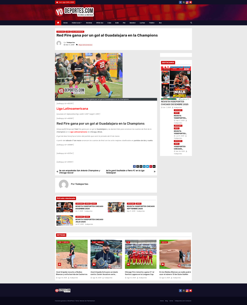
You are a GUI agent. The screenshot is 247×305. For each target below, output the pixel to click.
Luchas (142, 23)
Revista (94, 203)
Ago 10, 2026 (131, 278)
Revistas (89, 23)
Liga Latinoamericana (77, 31)
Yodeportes (71, 42)
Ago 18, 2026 (97, 278)
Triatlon (151, 23)
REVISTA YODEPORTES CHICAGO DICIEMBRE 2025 (89, 207)
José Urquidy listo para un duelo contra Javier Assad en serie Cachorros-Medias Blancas (104, 274)
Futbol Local (76, 23)
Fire (124, 23)
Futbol (68, 31)
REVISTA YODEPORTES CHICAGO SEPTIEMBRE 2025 (141, 207)
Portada (87, 203)
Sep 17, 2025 (131, 211)
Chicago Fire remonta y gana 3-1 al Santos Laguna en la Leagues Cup (139, 273)
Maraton (133, 23)
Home (65, 23)
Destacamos (60, 31)
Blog (166, 301)
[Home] (58, 22)
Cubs (109, 23)
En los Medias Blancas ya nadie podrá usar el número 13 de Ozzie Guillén (175, 273)
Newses (82, 301)
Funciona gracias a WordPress (65, 301)
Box (160, 23)
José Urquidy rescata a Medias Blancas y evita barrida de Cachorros (71, 273)
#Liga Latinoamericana (85, 45)
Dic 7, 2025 (79, 211)
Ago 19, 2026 (62, 278)
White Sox (99, 23)
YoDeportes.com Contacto (183, 301)
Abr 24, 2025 (180, 151)
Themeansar (91, 301)
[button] (191, 23)
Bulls (117, 23)
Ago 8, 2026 (166, 278)
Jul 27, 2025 (79, 224)
